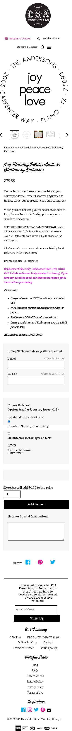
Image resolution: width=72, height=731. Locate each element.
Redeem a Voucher (20, 39)
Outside (36, 374)
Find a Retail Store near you (43, 637)
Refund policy (48, 648)
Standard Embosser (21, 438)
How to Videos (35, 676)
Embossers (10, 148)
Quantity (9, 487)
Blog (35, 665)
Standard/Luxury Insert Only (28, 426)
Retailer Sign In (51, 38)
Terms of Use (35, 693)
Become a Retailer (27, 47)
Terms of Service (23, 648)
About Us (15, 637)
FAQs (35, 670)
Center (36, 359)
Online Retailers (27, 642)
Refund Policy (35, 681)
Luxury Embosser (19, 450)
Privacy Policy (35, 687)
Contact (48, 642)
